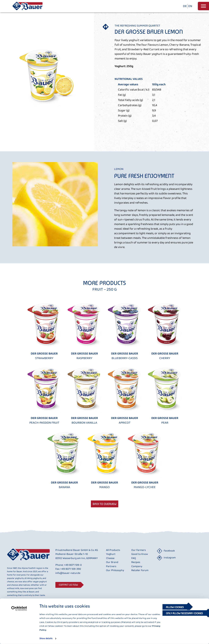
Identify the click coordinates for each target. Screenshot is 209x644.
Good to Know (139, 554)
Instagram (170, 557)
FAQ (133, 558)
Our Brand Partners (112, 564)
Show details (45, 638)
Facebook (169, 551)
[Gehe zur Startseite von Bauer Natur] (27, 11)
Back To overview (104, 504)
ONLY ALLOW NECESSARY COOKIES (184, 613)
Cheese (110, 558)
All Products (113, 550)
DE (185, 6)
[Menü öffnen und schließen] (203, 6)
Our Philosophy (115, 570)
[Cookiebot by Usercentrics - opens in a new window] (19, 608)
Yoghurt (111, 554)
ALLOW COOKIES (175, 607)
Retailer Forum (139, 570)
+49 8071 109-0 (73, 565)
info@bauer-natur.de (67, 573)
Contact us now (68, 584)
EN (190, 6)
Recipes (135, 562)
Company (136, 566)
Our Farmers (138, 550)
